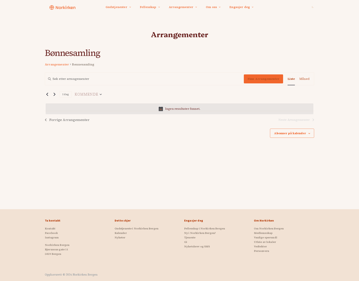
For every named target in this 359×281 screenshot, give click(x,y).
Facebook (51, 233)
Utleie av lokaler (265, 242)
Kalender (121, 233)
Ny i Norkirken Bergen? (200, 233)
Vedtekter (260, 246)
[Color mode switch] (312, 7)
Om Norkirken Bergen (269, 228)
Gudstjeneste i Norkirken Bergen (136, 228)
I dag (65, 94)
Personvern (261, 251)
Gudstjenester (116, 7)
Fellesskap (148, 7)
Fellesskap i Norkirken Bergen (204, 228)
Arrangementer (181, 7)
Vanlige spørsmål (265, 237)
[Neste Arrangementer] (54, 94)
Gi (185, 242)
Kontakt (50, 228)
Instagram (52, 237)
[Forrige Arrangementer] (47, 94)
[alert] (179, 108)
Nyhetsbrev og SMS (197, 246)
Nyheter (120, 237)
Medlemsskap (263, 233)
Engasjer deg (239, 7)
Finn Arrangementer (263, 79)
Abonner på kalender (290, 133)
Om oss (211, 7)
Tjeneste (189, 237)
